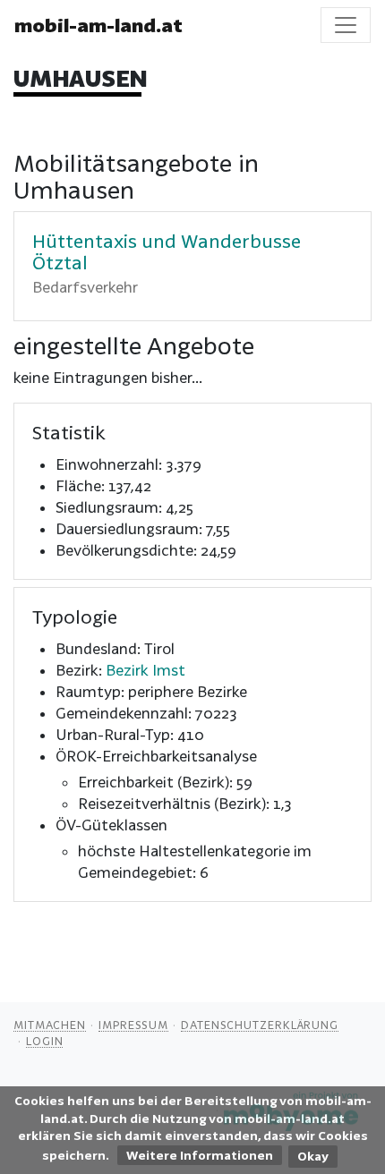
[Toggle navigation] (346, 25)
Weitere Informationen (199, 1155)
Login (45, 1040)
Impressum (133, 1024)
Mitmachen (49, 1024)
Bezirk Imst (145, 669)
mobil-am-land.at (98, 25)
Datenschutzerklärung (259, 1024)
